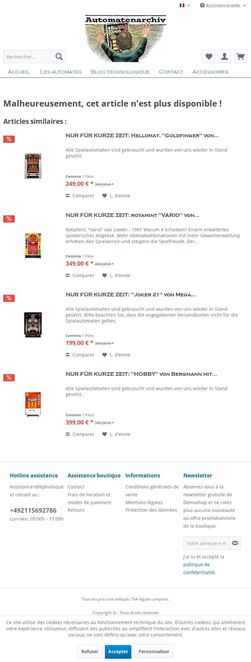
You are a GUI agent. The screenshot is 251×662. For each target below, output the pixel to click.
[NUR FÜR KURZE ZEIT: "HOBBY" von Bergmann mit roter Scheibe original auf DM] (33, 404)
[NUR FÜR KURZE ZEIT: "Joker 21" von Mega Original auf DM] (33, 325)
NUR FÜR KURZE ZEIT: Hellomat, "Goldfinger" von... (142, 136)
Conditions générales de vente (152, 491)
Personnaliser (154, 651)
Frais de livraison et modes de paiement (89, 498)
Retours (76, 510)
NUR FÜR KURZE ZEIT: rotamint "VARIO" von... (132, 215)
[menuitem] (34, 56)
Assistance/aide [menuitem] (223, 5)
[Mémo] (208, 56)
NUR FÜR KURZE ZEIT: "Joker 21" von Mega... (131, 295)
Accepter (118, 651)
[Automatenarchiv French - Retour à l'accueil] (125, 38)
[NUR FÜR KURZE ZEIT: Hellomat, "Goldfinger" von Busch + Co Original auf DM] (33, 166)
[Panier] (240, 56)
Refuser (89, 651)
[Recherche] (59, 56)
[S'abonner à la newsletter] (235, 543)
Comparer (82, 195)
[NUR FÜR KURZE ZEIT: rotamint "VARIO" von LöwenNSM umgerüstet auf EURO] (33, 245)
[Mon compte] (224, 56)
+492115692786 (33, 510)
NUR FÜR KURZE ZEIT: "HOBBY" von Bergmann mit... (141, 374)
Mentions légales (144, 502)
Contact (76, 487)
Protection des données (151, 510)
